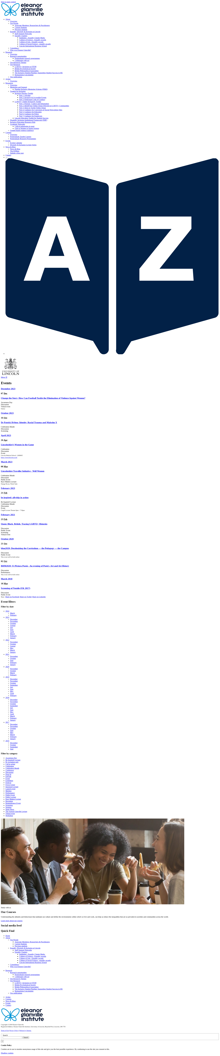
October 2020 (7, 539)
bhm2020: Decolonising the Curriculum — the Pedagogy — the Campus (35, 548)
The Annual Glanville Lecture (16, 811)
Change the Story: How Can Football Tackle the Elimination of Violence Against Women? (43, 398)
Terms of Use (5, 1030)
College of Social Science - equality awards (35, 44)
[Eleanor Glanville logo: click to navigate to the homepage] (22, 15)
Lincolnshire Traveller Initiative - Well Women (22, 471)
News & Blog (15, 149)
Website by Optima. (25, 1030)
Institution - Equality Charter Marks (32, 38)
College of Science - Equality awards (32, 40)
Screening (9, 805)
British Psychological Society (25, 69)
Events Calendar (16, 143)
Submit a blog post (17, 153)
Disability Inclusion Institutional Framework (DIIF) (28, 120)
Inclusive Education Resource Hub (22, 122)
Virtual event (10, 814)
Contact (8, 155)
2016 (7, 741)
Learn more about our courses (11, 921)
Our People (14, 23)
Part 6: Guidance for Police (29, 114)
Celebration (10, 766)
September (14, 685)
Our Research (15, 65)
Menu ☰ (4, 377)
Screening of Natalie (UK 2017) (15, 588)
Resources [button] (9, 83)
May (11, 648)
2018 (7, 698)
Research (9, 970)
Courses (8, 999)
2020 (7, 667)
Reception (9, 801)
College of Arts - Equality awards (31, 42)
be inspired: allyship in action (15, 497)
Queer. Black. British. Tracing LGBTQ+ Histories (24, 524)
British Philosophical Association (26, 71)
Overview (13, 21)
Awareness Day (11, 758)
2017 (7, 722)
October (13, 623)
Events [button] (8, 141)
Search (5, 1035)
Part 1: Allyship (24, 95)
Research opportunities (18, 56)
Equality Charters (21, 36)
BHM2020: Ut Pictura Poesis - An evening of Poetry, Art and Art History (35, 566)
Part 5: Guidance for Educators (30, 112)
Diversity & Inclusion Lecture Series (23, 145)
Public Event (10, 795)
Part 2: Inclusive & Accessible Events (32, 97)
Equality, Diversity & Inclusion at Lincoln (25, 32)
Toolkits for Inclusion (18, 91)
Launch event (10, 789)
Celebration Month (12, 768)
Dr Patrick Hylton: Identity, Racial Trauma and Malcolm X (29, 422)
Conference (10, 770)
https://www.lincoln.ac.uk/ (9, 457)
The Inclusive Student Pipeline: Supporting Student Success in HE (39, 73)
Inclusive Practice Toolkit (24, 93)
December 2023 (8, 389)
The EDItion (14, 151)
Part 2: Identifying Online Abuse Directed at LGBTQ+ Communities (44, 106)
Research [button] (9, 52)
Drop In (8, 774)
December (14, 619)
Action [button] (8, 79)
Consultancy (14, 48)
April (12, 632)
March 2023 (6, 462)
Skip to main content (8, 2)
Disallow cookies (7, 1053)
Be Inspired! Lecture (13, 760)
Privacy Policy (14, 1030)
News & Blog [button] (11, 147)
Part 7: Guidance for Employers (30, 116)
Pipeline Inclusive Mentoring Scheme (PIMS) (31, 89)
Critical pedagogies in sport (24, 126)
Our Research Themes (18, 62)
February (13, 615)
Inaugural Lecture (12, 787)
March (12, 613)
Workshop (9, 816)
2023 (7, 617)
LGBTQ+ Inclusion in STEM (25, 67)
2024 (7, 611)
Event (8, 779)
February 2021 (8, 514)
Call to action (10, 764)
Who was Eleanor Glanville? (20, 50)
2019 (7, 677)
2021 (7, 654)
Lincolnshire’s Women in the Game (17, 444)
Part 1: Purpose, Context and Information (34, 104)
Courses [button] (8, 132)
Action (8, 997)
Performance (10, 793)
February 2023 (8, 488)
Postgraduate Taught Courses (20, 137)
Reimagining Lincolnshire (24, 75)
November (14, 621)
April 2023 (6, 435)
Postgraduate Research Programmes (23, 139)
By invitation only (12, 762)
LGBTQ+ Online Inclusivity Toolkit (28, 102)
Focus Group (10, 785)
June (11, 630)
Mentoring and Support (18, 87)
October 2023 (7, 413)
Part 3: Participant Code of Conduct (32, 100)
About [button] (8, 19)
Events (8, 1003)
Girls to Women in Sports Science (27, 128)
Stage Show (10, 809)
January (13, 638)
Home (8, 936)
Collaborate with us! (22, 60)
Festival (8, 783)
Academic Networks (17, 124)
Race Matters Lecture (13, 799)
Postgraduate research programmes (27, 58)
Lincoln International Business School (33, 46)
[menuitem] (112, 34)
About (8, 938)
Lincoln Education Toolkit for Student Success (31, 118)
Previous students (21, 30)
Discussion (9, 772)
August (12, 625)
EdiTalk (8, 776)
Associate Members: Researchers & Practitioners (32, 25)
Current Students (21, 27)
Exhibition (9, 781)
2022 (7, 640)
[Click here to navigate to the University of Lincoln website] (10, 375)
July (11, 628)
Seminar (8, 807)
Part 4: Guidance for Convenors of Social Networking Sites (40, 110)
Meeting (8, 791)
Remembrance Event (13, 803)
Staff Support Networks (23, 34)
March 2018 (6, 579)
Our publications (16, 77)
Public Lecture (11, 797)
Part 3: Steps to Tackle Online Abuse (32, 108)
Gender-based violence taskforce (22, 130)
